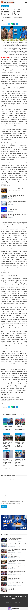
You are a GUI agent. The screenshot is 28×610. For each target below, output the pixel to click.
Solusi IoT (3, 401)
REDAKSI (17, 596)
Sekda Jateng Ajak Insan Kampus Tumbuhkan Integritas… (15, 555)
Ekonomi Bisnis (5, 6)
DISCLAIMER (23, 596)
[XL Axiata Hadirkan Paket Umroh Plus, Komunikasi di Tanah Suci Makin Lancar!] (8, 421)
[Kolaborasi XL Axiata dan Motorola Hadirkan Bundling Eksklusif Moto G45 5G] (4, 209)
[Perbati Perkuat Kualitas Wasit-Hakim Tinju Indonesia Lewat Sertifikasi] (4, 562)
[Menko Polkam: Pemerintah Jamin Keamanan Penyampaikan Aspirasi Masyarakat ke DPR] (4, 578)
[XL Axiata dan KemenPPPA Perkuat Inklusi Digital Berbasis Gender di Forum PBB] (4, 190)
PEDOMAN (11, 596)
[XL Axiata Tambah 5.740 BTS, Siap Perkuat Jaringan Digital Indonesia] (20, 437)
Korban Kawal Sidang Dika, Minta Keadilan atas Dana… (15, 583)
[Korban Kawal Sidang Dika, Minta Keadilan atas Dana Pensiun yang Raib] (4, 584)
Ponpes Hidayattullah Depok (18, 399)
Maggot (10, 399)
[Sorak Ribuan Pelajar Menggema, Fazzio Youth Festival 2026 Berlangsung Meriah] (4, 540)
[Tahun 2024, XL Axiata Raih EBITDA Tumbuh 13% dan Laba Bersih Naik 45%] (8, 454)
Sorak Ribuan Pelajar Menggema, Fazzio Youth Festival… (16, 539)
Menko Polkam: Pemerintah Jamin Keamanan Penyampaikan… (16, 577)
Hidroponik (17, 397)
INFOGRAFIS (5, 596)
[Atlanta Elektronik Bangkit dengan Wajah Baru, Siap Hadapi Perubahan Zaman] (4, 567)
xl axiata (8, 401)
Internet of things (5, 399)
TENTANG (14, 598)
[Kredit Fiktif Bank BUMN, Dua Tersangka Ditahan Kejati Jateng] (4, 551)
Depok (13, 397)
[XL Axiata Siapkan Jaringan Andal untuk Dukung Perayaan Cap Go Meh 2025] (8, 437)
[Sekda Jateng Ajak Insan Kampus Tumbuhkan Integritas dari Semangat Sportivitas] (4, 556)
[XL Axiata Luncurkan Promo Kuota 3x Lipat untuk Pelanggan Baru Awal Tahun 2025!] (20, 454)
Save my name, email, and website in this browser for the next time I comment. (12, 502)
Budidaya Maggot (7, 397)
